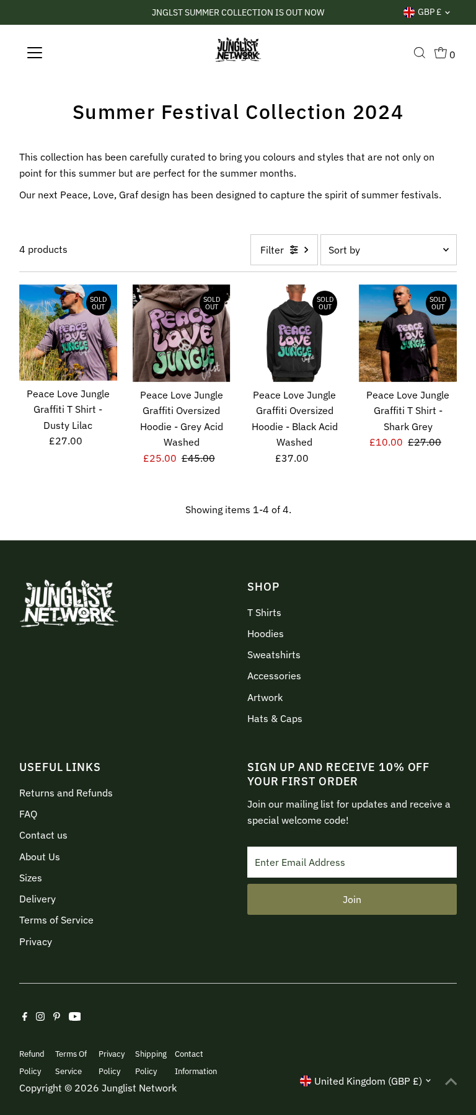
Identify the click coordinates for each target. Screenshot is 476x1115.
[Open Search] (419, 52)
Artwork (265, 697)
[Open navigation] (71, 52)
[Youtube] (75, 1017)
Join (352, 899)
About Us (39, 856)
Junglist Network (139, 1088)
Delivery (37, 898)
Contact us (43, 835)
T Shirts (264, 612)
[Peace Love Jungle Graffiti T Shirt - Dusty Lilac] (68, 332)
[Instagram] (40, 1017)
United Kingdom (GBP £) (368, 1081)
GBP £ (429, 11)
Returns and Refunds (66, 793)
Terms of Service (56, 920)
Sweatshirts (274, 654)
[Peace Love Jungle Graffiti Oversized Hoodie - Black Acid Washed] (295, 333)
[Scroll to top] (451, 1081)
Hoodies (265, 633)
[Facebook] (24, 1017)
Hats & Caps (274, 718)
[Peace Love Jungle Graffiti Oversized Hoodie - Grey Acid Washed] (182, 333)
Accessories (274, 675)
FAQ (28, 814)
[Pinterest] (56, 1017)
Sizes (30, 877)
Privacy (35, 941)
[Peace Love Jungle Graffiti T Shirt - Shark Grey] (408, 333)
